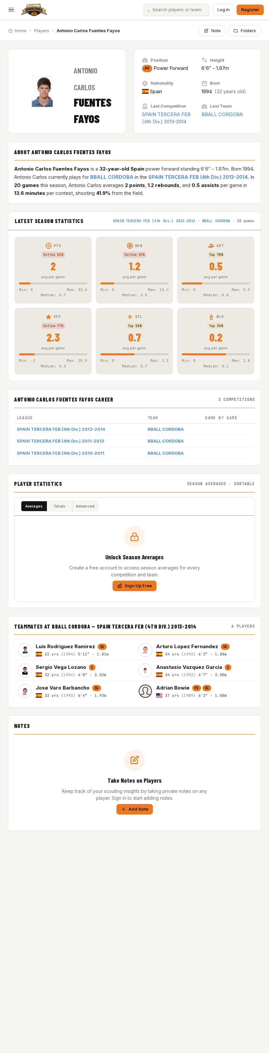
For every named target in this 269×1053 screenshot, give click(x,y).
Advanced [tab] (85, 506)
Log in (223, 9)
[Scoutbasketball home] (34, 9)
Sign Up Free (138, 585)
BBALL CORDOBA (222, 114)
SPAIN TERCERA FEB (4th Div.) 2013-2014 (198, 177)
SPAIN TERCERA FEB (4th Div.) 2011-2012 (60, 441)
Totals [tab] (59, 506)
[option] (74, 649)
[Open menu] (11, 10)
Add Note (138, 809)
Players (41, 30)
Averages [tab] (34, 506)
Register (250, 9)
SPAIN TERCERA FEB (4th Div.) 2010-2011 (60, 453)
